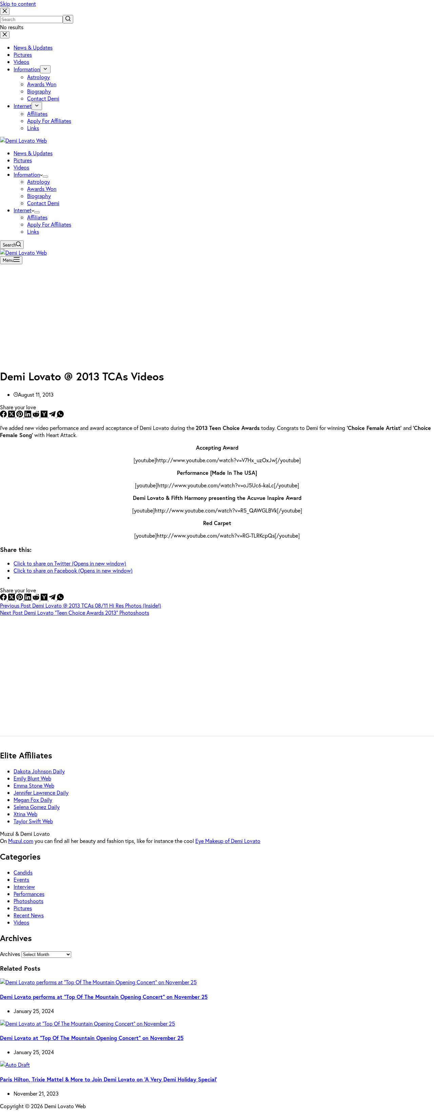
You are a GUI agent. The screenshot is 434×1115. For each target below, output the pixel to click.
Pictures (23, 908)
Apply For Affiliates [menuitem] (49, 120)
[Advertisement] (217, 314)
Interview (24, 886)
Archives (10, 953)
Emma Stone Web (34, 785)
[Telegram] (53, 415)
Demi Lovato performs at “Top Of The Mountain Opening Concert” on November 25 (104, 996)
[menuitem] (45, 69)
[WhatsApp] (60, 415)
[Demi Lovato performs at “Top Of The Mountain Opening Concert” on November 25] (98, 982)
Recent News (29, 915)
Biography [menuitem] (39, 91)
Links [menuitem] (33, 127)
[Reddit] (37, 415)
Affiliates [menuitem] (37, 113)
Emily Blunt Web (32, 778)
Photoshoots (28, 900)
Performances (29, 893)
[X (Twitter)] (12, 415)
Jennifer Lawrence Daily (41, 792)
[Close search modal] (4, 11)
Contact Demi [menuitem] (43, 98)
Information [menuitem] (27, 69)
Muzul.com (20, 840)
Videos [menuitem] (21, 61)
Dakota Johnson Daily (39, 771)
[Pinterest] (20, 415)
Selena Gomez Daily (37, 806)
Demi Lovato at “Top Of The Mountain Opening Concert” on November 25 (91, 1037)
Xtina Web (25, 813)
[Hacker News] (45, 415)
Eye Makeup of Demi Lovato (227, 840)
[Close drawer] (4, 34)
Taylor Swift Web (33, 821)
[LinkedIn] (28, 415)
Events (21, 879)
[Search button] (68, 19)
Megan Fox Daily (33, 799)
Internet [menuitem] (23, 105)
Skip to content (18, 3)
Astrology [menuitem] (38, 76)
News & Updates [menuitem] (33, 47)
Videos (21, 922)
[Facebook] (4, 415)
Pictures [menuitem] (23, 54)
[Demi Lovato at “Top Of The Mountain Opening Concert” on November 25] (87, 1023)
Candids (23, 872)
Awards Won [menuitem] (41, 84)
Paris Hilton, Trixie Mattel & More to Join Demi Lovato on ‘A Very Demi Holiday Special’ (108, 1079)
